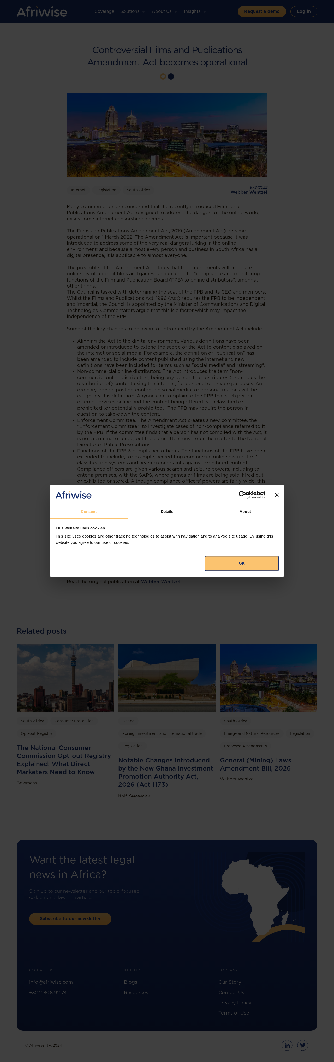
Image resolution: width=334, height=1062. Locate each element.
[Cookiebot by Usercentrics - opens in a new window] (242, 495)
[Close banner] (277, 495)
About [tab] (245, 511)
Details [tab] (167, 511)
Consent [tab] (89, 511)
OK (242, 563)
